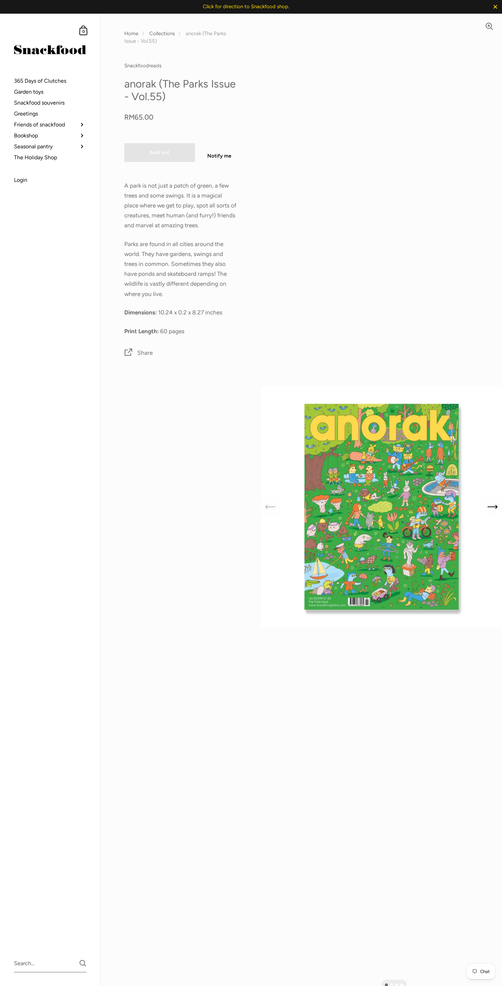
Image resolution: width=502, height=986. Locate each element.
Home (131, 33)
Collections (162, 33)
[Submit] (82, 963)
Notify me (219, 156)
